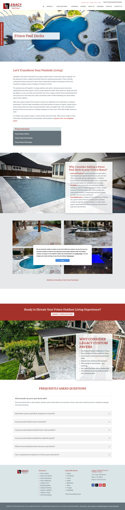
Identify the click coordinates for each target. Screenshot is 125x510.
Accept (62, 260)
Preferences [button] (70, 256)
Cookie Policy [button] (79, 253)
